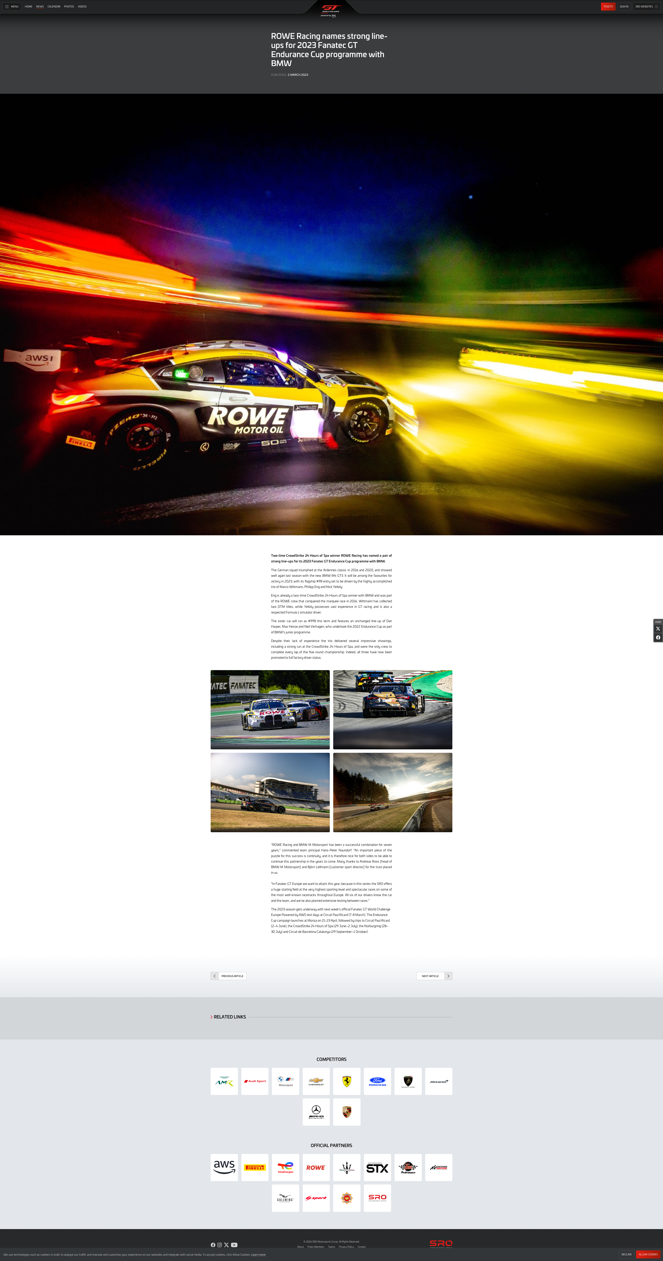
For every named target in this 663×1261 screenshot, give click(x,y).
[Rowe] (316, 1167)
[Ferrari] (347, 1081)
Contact (362, 1246)
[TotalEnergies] (285, 1167)
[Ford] (377, 1081)
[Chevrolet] (316, 1081)
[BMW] (285, 1081)
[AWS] (224, 1167)
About (300, 1246)
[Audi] (255, 1081)
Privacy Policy (346, 1246)
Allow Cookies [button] (648, 1254)
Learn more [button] (258, 1254)
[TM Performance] (408, 1167)
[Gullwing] (285, 1198)
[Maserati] (347, 1167)
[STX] (377, 1167)
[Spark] (316, 1198)
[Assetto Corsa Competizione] (439, 1167)
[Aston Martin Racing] (224, 1081)
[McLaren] (439, 1081)
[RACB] (347, 1198)
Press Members (316, 1246)
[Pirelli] (255, 1167)
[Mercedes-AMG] (316, 1112)
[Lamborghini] (408, 1081)
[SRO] (377, 1198)
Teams (331, 1246)
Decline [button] (627, 1254)
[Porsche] (347, 1112)
